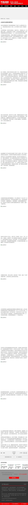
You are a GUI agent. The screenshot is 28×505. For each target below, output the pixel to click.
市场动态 (7, 18)
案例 (11, 6)
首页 (2, 6)
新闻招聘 (6, 6)
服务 (15, 6)
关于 (19, 6)
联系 (26, 6)
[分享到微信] (26, 453)
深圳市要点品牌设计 (9, 500)
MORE (25, 484)
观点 (22, 6)
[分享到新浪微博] (24, 453)
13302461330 (5, 503)
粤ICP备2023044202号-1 (13, 498)
